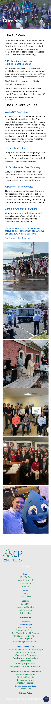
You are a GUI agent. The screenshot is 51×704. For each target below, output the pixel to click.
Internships (25, 613)
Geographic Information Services (25, 666)
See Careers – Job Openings (17, 238)
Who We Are (25, 577)
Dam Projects (25, 639)
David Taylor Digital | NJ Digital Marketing (25, 699)
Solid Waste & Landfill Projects (25, 633)
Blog (25, 594)
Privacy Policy (25, 693)
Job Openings (25, 610)
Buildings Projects (25, 683)
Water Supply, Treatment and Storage (25, 649)
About (25, 574)
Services (25, 621)
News (25, 590)
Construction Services (25, 686)
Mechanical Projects (25, 674)
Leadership (25, 583)
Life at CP (25, 604)
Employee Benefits (25, 607)
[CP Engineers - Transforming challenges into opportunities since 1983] (26, 6)
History (25, 586)
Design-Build (25, 689)
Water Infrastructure (25, 652)
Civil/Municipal (25, 625)
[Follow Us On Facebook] (25, 566)
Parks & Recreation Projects (25, 636)
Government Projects (25, 630)
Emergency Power (25, 680)
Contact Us (25, 617)
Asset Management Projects (25, 641)
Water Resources (25, 647)
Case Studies (25, 597)
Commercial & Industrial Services (25, 672)
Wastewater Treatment (25, 655)
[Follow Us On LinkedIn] (23, 566)
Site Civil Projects (26, 627)
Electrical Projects (25, 677)
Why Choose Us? (25, 580)
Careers (25, 601)
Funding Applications (25, 664)
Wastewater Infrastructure (25, 658)
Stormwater (25, 661)
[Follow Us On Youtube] (28, 566)
